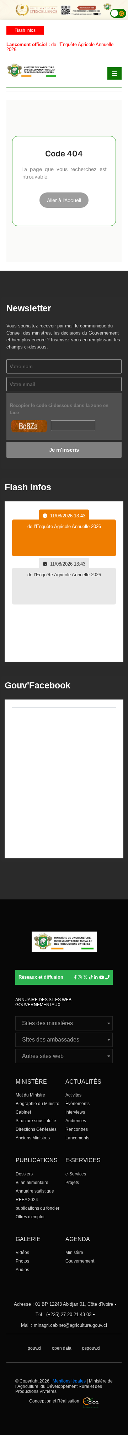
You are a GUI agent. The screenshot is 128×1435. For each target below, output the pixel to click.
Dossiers (24, 1173)
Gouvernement (79, 1261)
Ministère (74, 1252)
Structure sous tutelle (36, 1120)
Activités (73, 1095)
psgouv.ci (91, 1348)
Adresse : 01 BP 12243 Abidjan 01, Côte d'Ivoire (63, 1304)
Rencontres (76, 1129)
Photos (22, 1261)
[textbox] (64, 1023)
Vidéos (22, 1252)
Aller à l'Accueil (64, 200)
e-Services (75, 1173)
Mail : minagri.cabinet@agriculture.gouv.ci (64, 1325)
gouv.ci (34, 1348)
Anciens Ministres (33, 1137)
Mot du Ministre (30, 1095)
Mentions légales (69, 1381)
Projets (72, 1182)
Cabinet (23, 1112)
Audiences (75, 1120)
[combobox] (64, 1023)
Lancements (77, 1137)
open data (61, 1348)
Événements (77, 1103)
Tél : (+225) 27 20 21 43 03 (63, 1314)
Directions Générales (36, 1129)
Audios (22, 1269)
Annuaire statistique (35, 1191)
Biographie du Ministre (37, 1103)
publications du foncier (37, 1208)
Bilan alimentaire (32, 1182)
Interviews (75, 1112)
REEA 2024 (27, 1199)
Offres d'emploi (30, 1216)
